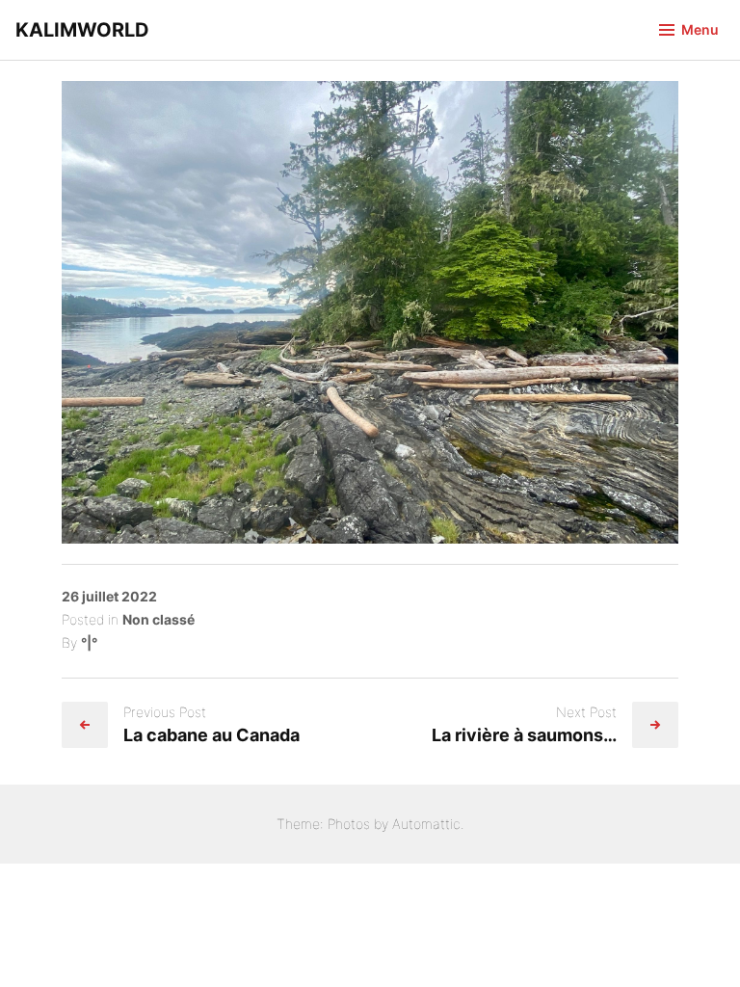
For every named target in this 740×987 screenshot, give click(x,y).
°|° (89, 642)
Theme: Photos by (334, 823)
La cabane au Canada (211, 735)
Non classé (158, 619)
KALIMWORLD (82, 29)
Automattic (426, 823)
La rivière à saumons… (524, 735)
